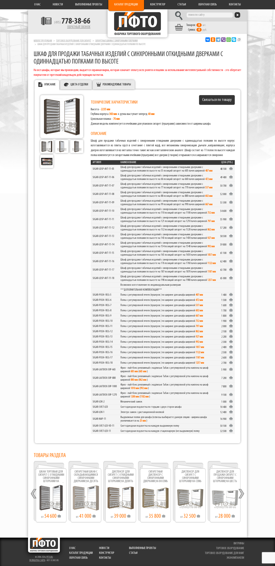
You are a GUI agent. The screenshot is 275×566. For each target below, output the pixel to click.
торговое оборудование (230, 548)
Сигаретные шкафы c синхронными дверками (116, 41)
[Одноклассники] (213, 39)
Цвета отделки (79, 84)
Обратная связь (207, 4)
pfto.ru (49, 557)
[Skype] (234, 39)
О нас (37, 4)
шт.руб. (196, 28)
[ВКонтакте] (207, 39)
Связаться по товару (217, 100)
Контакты (235, 4)
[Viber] (223, 39)
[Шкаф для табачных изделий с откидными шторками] (61, 146)
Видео (85, 500)
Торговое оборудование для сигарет (73, 41)
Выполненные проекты (88, 4)
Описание (50, 84)
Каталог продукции (126, 4)
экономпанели (235, 558)
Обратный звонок (78, 27)
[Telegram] (218, 39)
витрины (239, 543)
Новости (58, 4)
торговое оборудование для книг (224, 553)
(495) (72, 22)
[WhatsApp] (228, 39)
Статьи (182, 4)
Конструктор (157, 4)
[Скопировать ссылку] (239, 39)
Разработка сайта (37, 560)
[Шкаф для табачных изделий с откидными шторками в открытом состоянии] (76, 146)
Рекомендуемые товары (117, 84)
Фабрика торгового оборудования (137, 23)
